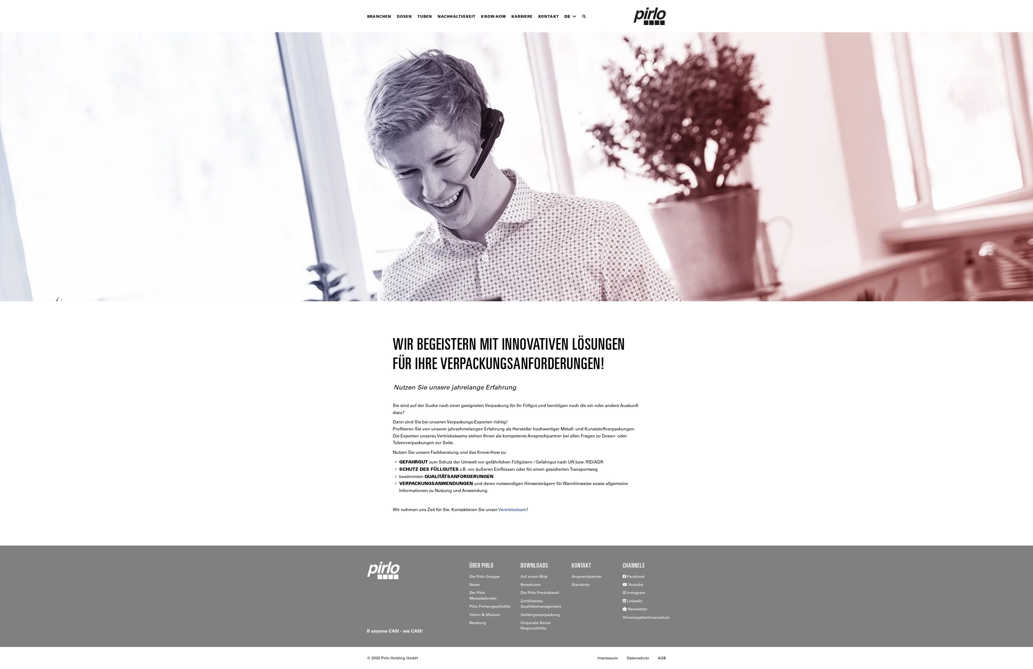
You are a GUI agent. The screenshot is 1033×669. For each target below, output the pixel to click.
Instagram (635, 592)
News (474, 584)
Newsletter (637, 609)
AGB (662, 658)
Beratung (477, 622)
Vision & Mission (484, 614)
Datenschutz (638, 658)
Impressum (607, 658)
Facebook (635, 576)
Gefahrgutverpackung (540, 614)
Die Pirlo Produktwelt (540, 592)
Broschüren (531, 584)
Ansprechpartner (587, 576)
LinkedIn (634, 601)
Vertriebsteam (512, 509)
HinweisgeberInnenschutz (646, 617)
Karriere (522, 16)
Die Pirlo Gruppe (484, 576)
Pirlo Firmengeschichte (490, 606)
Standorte (581, 584)
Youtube (635, 584)
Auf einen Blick (534, 576)
